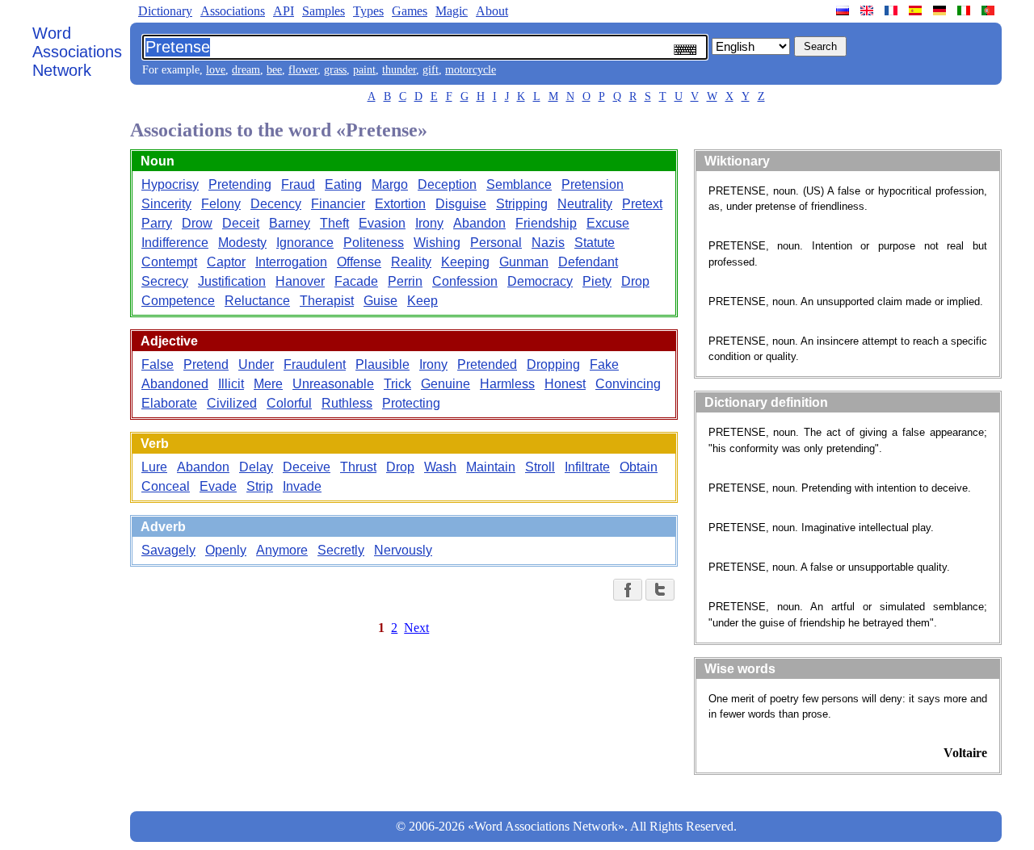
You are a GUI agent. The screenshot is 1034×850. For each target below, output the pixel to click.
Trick (397, 384)
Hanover (300, 281)
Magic (451, 11)
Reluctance (257, 301)
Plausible (382, 364)
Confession (465, 281)
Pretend (206, 364)
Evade (218, 486)
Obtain (639, 467)
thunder (399, 70)
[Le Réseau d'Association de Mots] (893, 10)
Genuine (445, 384)
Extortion (400, 204)
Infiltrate (587, 467)
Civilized (232, 403)
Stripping (522, 204)
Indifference (174, 242)
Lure (154, 467)
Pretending (239, 184)
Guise (380, 301)
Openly (225, 550)
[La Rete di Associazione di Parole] (965, 10)
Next (416, 627)
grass (335, 70)
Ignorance (305, 242)
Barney (289, 223)
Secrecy (164, 281)
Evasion (382, 223)
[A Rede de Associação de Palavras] (989, 10)
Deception (447, 184)
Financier (338, 204)
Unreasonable (333, 384)
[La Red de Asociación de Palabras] (917, 10)
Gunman (524, 262)
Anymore (282, 550)
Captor (226, 262)
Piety (597, 281)
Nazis (548, 242)
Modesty (242, 242)
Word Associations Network (77, 51)
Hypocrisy (170, 184)
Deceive (306, 467)
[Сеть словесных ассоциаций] (844, 10)
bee (274, 70)
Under (256, 364)
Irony (429, 223)
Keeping (465, 262)
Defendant (588, 262)
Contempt (169, 262)
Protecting (411, 403)
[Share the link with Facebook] (627, 590)
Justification (232, 281)
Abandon (479, 223)
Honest (565, 384)
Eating (343, 184)
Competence (178, 301)
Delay (256, 467)
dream (246, 70)
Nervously (403, 550)
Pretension (592, 184)
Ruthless (347, 403)
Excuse (607, 223)
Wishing (437, 242)
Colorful (289, 403)
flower (302, 70)
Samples (323, 11)
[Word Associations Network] (868, 10)
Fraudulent (315, 364)
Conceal (165, 486)
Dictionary (165, 11)
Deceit (240, 223)
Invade (302, 486)
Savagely (168, 550)
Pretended (487, 364)
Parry (156, 223)
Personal (496, 242)
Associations (232, 11)
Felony (221, 204)
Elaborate (169, 403)
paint (364, 70)
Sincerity (166, 204)
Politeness (373, 242)
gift (430, 70)
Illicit (231, 384)
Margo (390, 184)
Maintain (490, 467)
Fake (604, 364)
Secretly (340, 550)
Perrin (405, 281)
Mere (268, 384)
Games (409, 11)
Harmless (507, 384)
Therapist (327, 301)
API (283, 11)
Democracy (540, 281)
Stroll (540, 467)
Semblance (519, 184)
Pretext (642, 204)
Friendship (546, 223)
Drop (635, 281)
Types (368, 11)
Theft (334, 223)
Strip (259, 486)
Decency (275, 204)
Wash (440, 467)
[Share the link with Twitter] (660, 590)
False (157, 364)
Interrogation (291, 262)
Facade (356, 281)
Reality (411, 262)
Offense (359, 262)
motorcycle (470, 70)
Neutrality (584, 204)
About (492, 11)
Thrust (358, 467)
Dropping (553, 364)
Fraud (298, 184)
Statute (594, 242)
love (215, 70)
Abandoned (174, 384)
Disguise (460, 204)
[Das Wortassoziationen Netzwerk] (941, 10)
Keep (422, 301)
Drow (197, 223)
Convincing (628, 384)
